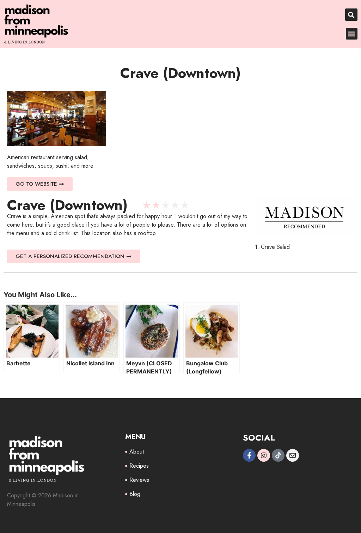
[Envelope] (292, 455)
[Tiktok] (278, 455)
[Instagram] (263, 455)
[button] (351, 14)
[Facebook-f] (249, 455)
